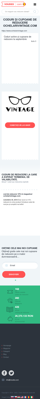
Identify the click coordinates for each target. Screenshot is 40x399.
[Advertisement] (20, 62)
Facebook (4, 373)
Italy (31, 397)
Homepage (7, 345)
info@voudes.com (12, 380)
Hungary (18, 397)
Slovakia (12, 397)
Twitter (11, 373)
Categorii (6, 351)
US (22, 397)
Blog (4, 354)
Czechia (15, 397)
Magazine (6, 348)
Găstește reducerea (34, 11)
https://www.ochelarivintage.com (14, 30)
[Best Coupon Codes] (14, 4)
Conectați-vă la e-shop (20, 125)
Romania (28, 397)
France (25, 397)
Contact (6, 357)
